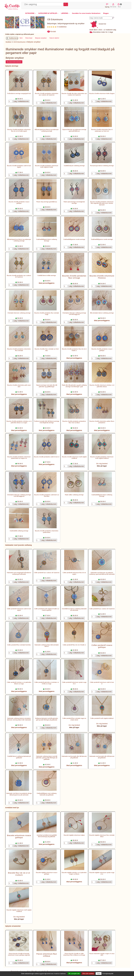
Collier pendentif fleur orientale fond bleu (19, 645)
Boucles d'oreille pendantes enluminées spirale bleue (46, 531)
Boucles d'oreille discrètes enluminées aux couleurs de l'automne (74, 94)
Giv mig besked (101, 463)
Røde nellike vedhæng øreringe (74, 495)
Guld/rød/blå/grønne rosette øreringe (74, 239)
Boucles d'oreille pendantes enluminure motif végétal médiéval (101, 457)
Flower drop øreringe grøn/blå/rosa (46, 202)
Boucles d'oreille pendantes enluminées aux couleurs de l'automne (46, 94)
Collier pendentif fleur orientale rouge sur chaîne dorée (74, 719)
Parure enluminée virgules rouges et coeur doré (101, 954)
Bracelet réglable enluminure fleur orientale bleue (101, 835)
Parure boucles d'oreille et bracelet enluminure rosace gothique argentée (19, 954)
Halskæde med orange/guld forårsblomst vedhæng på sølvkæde (19, 573)
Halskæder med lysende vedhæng (18, 545)
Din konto (113, 7)
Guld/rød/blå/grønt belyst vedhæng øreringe (46, 240)
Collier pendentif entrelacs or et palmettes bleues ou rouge (19, 683)
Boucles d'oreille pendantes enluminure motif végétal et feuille (46, 166)
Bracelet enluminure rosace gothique (19, 836)
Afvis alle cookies (88, 973)
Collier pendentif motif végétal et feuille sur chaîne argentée (46, 609)
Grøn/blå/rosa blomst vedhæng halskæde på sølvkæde (74, 609)
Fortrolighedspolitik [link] (107, 973)
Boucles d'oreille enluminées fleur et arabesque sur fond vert (101, 130)
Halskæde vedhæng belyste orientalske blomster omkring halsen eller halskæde (19, 719)
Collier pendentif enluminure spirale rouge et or (74, 683)
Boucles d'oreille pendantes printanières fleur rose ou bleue (74, 421)
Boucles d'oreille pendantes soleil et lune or (46, 457)
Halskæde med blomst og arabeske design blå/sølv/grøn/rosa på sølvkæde (19, 794)
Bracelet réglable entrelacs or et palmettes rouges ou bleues (74, 873)
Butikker (9, 42)
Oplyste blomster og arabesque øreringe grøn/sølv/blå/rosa (74, 130)
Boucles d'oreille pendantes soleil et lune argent (19, 166)
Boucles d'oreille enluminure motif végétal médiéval (74, 457)
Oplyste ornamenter (13, 926)
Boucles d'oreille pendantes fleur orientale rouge (46, 313)
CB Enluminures (19, 42)
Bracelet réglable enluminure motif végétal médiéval (19, 910)
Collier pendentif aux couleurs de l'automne (46, 572)
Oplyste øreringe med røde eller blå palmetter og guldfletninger (46, 385)
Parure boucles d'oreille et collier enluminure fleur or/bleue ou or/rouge (74, 954)
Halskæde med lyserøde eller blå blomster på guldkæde (74, 757)
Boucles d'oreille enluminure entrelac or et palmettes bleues (102, 385)
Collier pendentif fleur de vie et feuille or (74, 645)
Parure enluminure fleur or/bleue (46, 955)
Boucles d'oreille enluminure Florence (102, 277)
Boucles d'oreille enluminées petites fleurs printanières (101, 421)
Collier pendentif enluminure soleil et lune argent (19, 609)
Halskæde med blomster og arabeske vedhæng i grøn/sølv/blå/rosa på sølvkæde (102, 573)
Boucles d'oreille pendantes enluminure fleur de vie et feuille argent (19, 130)
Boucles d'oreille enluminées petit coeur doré (19, 385)
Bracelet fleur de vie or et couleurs (19, 874)
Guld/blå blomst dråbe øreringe (46, 275)
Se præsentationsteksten (14, 62)
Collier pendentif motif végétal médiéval (101, 718)
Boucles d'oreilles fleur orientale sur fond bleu (47, 349)
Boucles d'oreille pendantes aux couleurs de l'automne (19, 276)
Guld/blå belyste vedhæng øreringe (74, 165)
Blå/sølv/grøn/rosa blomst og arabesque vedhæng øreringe (47, 130)
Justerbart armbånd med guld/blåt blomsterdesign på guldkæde (47, 835)
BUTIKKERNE (30, 13)
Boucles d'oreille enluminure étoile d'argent (101, 93)
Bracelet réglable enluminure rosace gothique (46, 873)
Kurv (119, 5)
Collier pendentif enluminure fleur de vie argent (74, 573)
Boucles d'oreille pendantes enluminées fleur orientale (19, 349)
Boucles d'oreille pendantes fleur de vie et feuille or (74, 349)
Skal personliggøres (46, 283)
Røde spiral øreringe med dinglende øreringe (74, 202)
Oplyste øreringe (11, 66)
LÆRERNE (64, 13)
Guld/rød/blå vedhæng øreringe (19, 531)
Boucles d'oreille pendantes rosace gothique (19, 202)
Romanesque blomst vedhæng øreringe (102, 165)
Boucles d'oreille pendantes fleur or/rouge (74, 277)
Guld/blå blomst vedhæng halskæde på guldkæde (19, 757)
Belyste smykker (34, 42)
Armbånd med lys (12, 808)
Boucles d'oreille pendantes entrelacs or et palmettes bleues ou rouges (19, 421)
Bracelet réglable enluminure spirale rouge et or (101, 873)
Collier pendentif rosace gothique (102, 646)
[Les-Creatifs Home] (12, 6)
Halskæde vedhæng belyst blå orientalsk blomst (47, 645)
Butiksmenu (13, 38)
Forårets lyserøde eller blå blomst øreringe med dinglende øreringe (46, 421)
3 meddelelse (61, 26)
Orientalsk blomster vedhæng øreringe (19, 313)
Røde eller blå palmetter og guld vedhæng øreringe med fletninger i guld (74, 385)
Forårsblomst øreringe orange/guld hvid (19, 93)
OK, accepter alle (74, 973)
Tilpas (99, 973)
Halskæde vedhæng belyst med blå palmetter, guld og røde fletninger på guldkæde (46, 758)
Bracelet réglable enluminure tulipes (74, 835)
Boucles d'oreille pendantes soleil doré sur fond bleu (46, 495)
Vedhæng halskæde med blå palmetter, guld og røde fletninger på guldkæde (46, 719)
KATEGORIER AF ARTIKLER (47, 13)
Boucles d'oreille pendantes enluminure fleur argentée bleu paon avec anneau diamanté (101, 203)
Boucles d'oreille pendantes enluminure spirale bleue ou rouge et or (19, 457)
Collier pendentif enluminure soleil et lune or (102, 683)
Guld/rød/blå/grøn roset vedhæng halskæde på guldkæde (46, 794)
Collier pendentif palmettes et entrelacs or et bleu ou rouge (46, 683)
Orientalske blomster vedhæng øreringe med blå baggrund (74, 313)
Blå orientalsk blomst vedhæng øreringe (102, 313)
